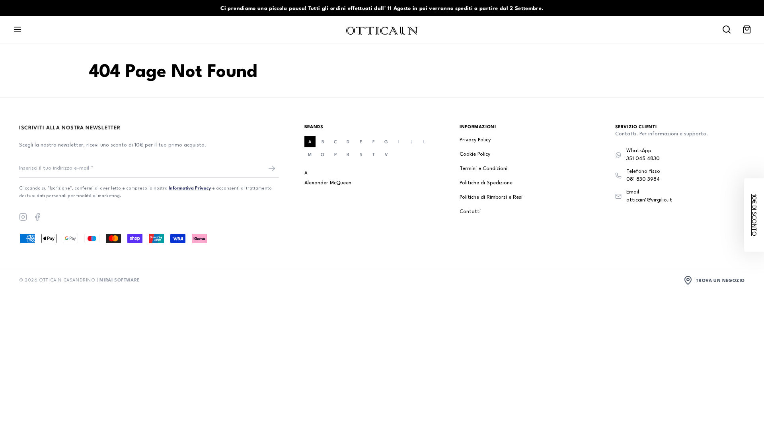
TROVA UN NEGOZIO (720, 280)
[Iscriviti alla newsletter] (272, 168)
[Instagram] (23, 217)
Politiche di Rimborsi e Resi (491, 197)
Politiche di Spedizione (486, 183)
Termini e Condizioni (483, 168)
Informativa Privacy (190, 187)
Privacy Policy (475, 140)
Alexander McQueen (327, 183)
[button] (754, 215)
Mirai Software (119, 279)
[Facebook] (37, 217)
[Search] (727, 29)
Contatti (470, 211)
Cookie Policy (475, 154)
